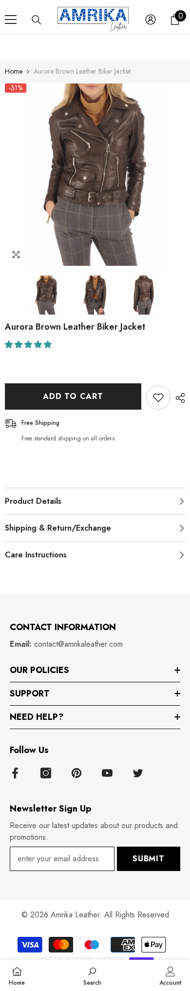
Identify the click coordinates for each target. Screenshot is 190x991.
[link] (92, 975)
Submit (149, 858)
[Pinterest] (76, 773)
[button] (29, 344)
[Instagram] (45, 773)
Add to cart (73, 396)
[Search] (36, 20)
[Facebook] (15, 773)
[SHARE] (178, 398)
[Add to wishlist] (158, 397)
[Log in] (150, 19)
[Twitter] (138, 773)
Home (13, 71)
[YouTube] (107, 773)
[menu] (11, 19)
